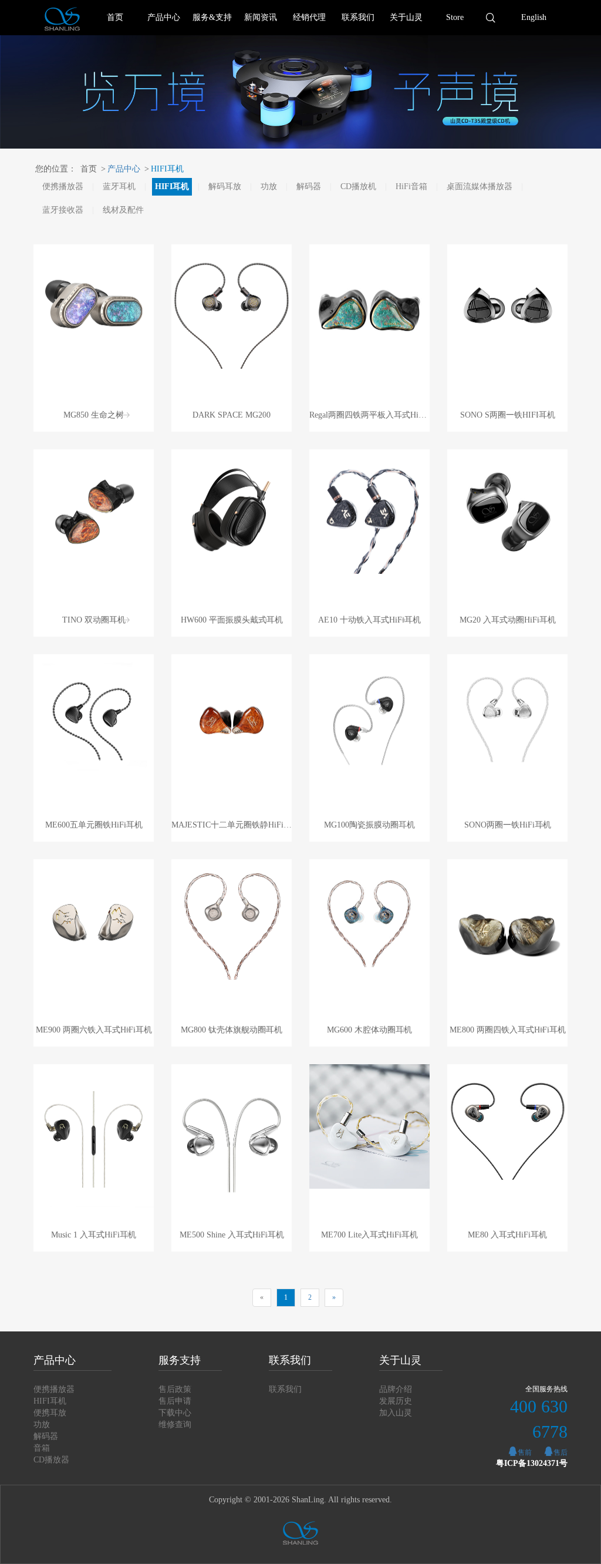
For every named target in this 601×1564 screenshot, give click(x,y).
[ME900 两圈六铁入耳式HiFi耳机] (93, 921)
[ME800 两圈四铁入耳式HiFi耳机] (507, 934)
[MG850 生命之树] (93, 306)
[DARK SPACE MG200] (231, 306)
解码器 (308, 186)
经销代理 (309, 17)
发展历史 (395, 1401)
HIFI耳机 (164, 168)
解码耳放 (224, 186)
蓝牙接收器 (62, 210)
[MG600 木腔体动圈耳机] (369, 921)
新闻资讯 (260, 17)
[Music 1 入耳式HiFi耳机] (93, 1139)
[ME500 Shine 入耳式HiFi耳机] (231, 1139)
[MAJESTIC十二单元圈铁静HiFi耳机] (231, 716)
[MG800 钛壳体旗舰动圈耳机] (231, 919)
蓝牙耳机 (119, 186)
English (533, 17)
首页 (115, 17)
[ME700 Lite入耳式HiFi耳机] (369, 1126)
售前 (525, 1452)
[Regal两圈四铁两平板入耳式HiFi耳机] (369, 306)
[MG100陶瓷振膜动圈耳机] (369, 716)
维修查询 (174, 1424)
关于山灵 (406, 17)
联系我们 (358, 17)
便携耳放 (49, 1412)
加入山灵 (395, 1412)
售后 (560, 1452)
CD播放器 (51, 1459)
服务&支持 (212, 17)
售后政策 (174, 1389)
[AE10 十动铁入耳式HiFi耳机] (369, 511)
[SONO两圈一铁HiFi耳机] (507, 716)
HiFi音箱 (411, 186)
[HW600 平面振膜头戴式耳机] (231, 511)
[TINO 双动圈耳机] (93, 511)
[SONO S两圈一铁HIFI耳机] (507, 306)
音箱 (41, 1448)
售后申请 (174, 1401)
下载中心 (174, 1412)
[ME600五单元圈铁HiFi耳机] (93, 716)
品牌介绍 (395, 1389)
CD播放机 (358, 186)
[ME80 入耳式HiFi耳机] (507, 1126)
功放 (269, 186)
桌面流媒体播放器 (479, 186)
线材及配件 (123, 210)
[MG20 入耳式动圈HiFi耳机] (507, 511)
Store (455, 17)
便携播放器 (62, 186)
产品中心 (163, 17)
